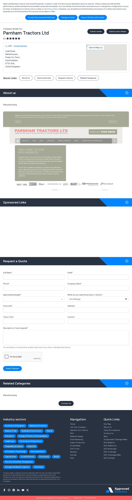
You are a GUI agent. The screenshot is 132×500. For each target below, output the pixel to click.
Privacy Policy (52, 9)
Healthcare (9, 441)
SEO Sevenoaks (110, 449)
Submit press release (117, 31)
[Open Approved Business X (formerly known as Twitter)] (27, 490)
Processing (44, 457)
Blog (105, 436)
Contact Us (66, 403)
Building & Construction (32, 431)
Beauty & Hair (10, 431)
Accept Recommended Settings (41, 17)
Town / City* (8, 317)
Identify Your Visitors (79, 430)
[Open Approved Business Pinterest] (13, 490)
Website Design (76, 436)
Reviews (73, 452)
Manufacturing (10, 395)
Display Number (20, 46)
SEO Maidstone (110, 446)
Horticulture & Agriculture (31, 441)
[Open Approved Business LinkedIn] (18, 490)
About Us (26, 78)
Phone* (6, 284)
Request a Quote (65, 78)
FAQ (72, 458)
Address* (71, 306)
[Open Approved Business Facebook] (4, 490)
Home (72, 424)
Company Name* (74, 284)
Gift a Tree (74, 449)
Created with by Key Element (84, 498)
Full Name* (7, 273)
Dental (49, 431)
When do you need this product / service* (85, 295)
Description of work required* (15, 328)
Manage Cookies (68, 17)
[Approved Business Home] (117, 490)
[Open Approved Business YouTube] (23, 490)
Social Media (75, 446)
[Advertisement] (66, 231)
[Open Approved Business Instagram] (9, 490)
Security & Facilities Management (19, 462)
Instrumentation (38, 451)
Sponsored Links (44, 78)
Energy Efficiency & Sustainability (33, 436)
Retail (56, 457)
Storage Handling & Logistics (17, 467)
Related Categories (88, 78)
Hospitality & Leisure (14, 446)
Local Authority (27, 457)
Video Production (77, 443)
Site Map (107, 424)
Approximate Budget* (12, 295)
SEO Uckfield (109, 458)
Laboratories (10, 457)
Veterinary (38, 467)
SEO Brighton (109, 443)
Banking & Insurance (38, 426)
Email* (70, 273)
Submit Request (12, 368)
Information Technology (15, 451)
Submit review (96, 31)
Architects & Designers (14, 426)
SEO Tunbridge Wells (112, 455)
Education (9, 436)
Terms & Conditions (112, 430)
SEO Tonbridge (110, 452)
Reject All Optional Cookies (92, 17)
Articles (73, 455)
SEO (72, 433)
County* (71, 317)
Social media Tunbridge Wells (115, 439)
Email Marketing (76, 439)
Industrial (31, 446)
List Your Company (78, 427)
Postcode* (7, 306)
